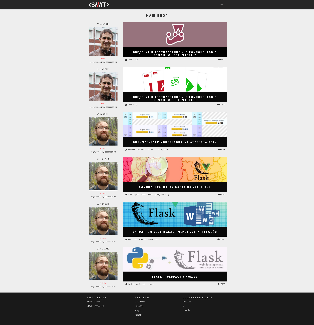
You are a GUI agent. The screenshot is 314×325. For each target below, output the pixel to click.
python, (151, 239)
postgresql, (160, 194)
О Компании (140, 301)
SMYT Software (93, 301)
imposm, (137, 194)
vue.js (135, 59)
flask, (130, 194)
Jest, (130, 59)
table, (160, 149)
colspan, (132, 149)
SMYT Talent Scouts (95, 306)
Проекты (139, 306)
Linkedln (186, 310)
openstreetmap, (148, 194)
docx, (130, 239)
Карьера (138, 314)
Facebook (187, 301)
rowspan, (154, 149)
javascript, (145, 149)
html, (138, 149)
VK (184, 306)
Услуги (138, 310)
